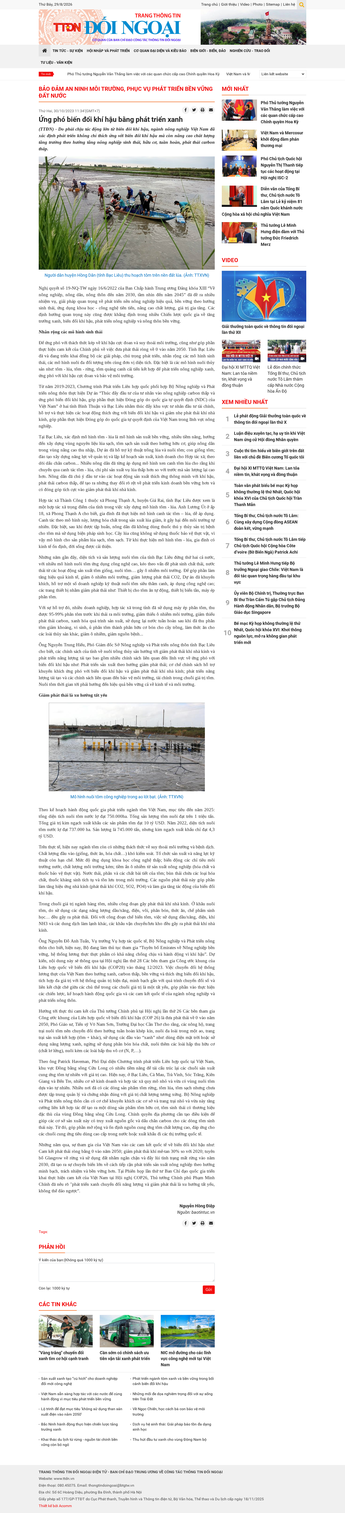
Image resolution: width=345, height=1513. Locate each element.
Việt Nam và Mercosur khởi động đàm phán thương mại (230, 74)
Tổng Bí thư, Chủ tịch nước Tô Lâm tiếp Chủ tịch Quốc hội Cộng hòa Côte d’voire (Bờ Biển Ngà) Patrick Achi (270, 546)
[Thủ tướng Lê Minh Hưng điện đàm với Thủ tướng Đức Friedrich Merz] (239, 232)
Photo (258, 4)
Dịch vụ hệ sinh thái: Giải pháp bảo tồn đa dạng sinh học (172, 1427)
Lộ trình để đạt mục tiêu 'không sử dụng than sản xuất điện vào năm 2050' (81, 1411)
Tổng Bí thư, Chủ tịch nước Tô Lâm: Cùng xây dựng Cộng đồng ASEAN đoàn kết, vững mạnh (266, 522)
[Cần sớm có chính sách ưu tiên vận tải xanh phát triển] (127, 1331)
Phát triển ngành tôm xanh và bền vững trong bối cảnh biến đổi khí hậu (173, 1381)
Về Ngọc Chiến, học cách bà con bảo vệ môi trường (169, 1411)
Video (244, 4)
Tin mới (46, 74)
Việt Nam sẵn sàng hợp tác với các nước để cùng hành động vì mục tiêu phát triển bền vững (81, 1396)
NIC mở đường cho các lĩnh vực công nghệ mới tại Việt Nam (186, 1358)
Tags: (43, 1232)
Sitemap (273, 4)
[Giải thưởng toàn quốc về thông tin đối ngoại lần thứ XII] (264, 296)
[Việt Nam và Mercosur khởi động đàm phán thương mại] (239, 140)
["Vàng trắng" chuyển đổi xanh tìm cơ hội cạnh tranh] (66, 1331)
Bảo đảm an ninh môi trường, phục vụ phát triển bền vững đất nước (126, 92)
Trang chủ (209, 4)
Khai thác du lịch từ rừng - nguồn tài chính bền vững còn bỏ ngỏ (79, 1442)
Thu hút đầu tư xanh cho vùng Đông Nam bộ (170, 1439)
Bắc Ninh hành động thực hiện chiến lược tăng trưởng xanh (79, 1427)
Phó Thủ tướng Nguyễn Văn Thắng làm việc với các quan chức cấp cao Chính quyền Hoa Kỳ (101, 74)
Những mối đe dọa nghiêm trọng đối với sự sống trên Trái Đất (173, 1396)
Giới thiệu (229, 4)
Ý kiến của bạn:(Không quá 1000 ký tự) (71, 1260)
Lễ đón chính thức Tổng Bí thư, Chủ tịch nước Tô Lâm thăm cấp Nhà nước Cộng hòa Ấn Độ (287, 379)
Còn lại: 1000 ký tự (54, 1288)
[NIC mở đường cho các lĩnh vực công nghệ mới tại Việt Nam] (188, 1331)
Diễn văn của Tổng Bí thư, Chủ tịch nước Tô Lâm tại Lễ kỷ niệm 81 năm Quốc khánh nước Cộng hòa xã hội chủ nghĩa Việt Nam (262, 201)
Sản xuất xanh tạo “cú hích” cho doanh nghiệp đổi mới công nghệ (79, 1381)
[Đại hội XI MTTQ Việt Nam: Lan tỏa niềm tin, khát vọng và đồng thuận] (241, 350)
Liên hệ (289, 4)
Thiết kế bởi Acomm (55, 1506)
